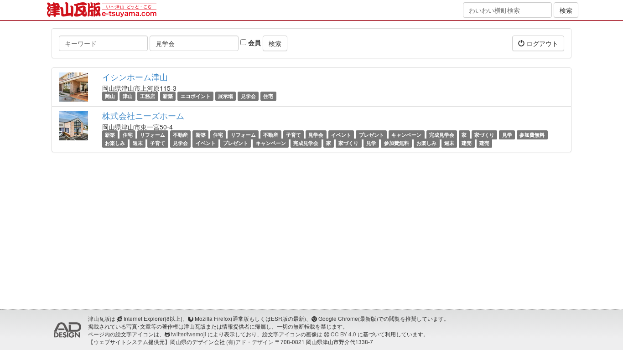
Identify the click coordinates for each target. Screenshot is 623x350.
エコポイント (196, 96)
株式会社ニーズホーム (143, 115)
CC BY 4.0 (343, 334)
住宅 (268, 96)
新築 (168, 96)
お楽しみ (115, 142)
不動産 (180, 134)
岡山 (110, 96)
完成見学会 (441, 134)
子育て (293, 134)
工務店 (147, 96)
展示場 (225, 96)
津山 (128, 96)
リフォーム (152, 134)
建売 (467, 142)
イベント (341, 134)
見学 (507, 134)
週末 (138, 142)
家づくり (484, 134)
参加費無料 (532, 134)
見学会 (248, 96)
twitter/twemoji (188, 334)
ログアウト (541, 43)
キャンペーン (406, 134)
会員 (253, 42)
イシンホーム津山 (135, 76)
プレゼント (371, 134)
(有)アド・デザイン (250, 341)
